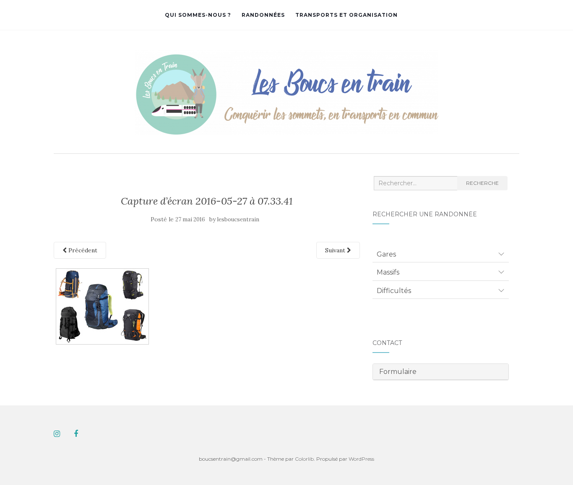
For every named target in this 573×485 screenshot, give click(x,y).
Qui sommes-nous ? (198, 15)
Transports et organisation (346, 15)
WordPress (361, 459)
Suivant (336, 250)
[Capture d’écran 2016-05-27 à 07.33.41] (102, 306)
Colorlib (304, 459)
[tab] (440, 254)
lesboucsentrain (238, 219)
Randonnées (263, 15)
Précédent (82, 250)
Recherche (482, 183)
